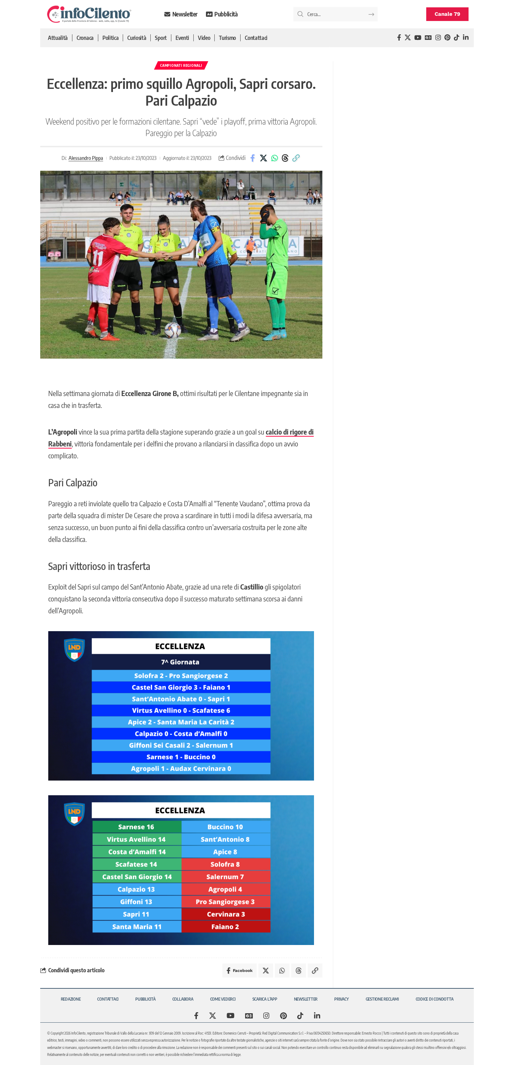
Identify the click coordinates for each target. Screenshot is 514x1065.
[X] (408, 37)
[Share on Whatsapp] (274, 158)
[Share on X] (264, 158)
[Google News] (428, 37)
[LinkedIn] (465, 37)
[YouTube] (418, 37)
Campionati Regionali (181, 65)
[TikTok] (456, 37)
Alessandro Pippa (86, 158)
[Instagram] (438, 37)
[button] (296, 158)
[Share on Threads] (285, 158)
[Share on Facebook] (253, 158)
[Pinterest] (447, 37)
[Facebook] (399, 37)
